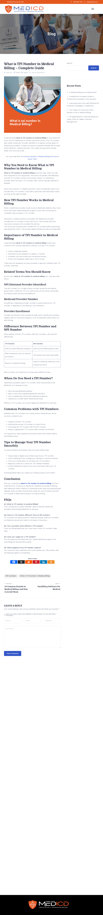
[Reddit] (28, 562)
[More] (51, 562)
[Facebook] (13, 562)
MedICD (9, 72)
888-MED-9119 (77, 2)
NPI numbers (11, 576)
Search (69, 63)
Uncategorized (38, 72)
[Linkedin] (43, 562)
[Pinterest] (36, 562)
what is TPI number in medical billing (36, 483)
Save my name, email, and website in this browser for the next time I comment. (31, 614)
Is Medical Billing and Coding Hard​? (83, 92)
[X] (21, 562)
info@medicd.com (92, 2)
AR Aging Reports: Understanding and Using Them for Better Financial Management (82, 119)
